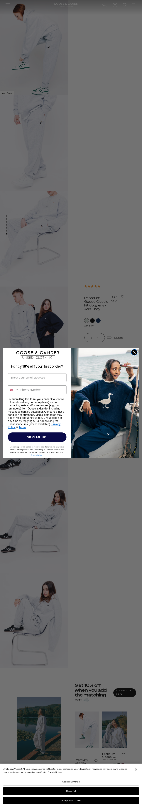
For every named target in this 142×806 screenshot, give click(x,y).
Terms (22, 427)
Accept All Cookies (71, 800)
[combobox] (13, 390)
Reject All (71, 791)
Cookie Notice (55, 772)
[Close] (136, 769)
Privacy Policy (36, 455)
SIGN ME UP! (37, 437)
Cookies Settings (71, 781)
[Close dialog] (134, 352)
